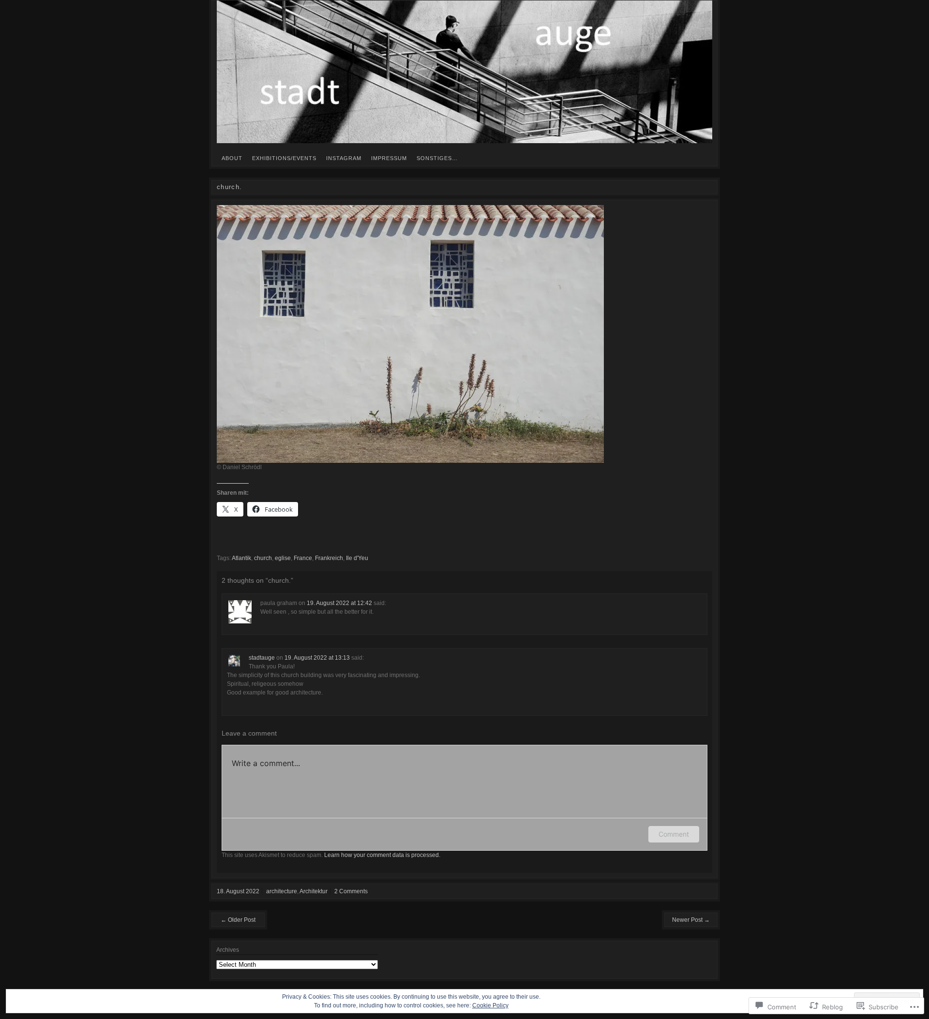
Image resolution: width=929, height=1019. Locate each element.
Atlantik (241, 558)
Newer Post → (691, 919)
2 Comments (351, 891)
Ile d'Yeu (357, 558)
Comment (674, 834)
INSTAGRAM (343, 158)
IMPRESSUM (389, 158)
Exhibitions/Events (284, 158)
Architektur (314, 891)
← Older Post (238, 919)
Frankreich (329, 558)
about (232, 158)
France (303, 558)
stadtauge (262, 657)
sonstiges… (437, 158)
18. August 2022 (238, 891)
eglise (283, 558)
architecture (281, 891)
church (263, 558)
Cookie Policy (490, 1005)
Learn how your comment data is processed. (382, 855)
